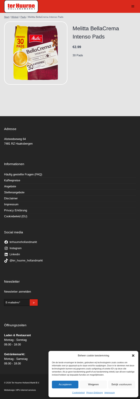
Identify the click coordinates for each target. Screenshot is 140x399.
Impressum (109, 392)
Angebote (10, 186)
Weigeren (93, 384)
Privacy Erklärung (94, 392)
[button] (133, 355)
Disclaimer (11, 198)
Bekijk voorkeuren (121, 384)
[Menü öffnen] (133, 6)
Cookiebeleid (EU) (15, 216)
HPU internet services (26, 390)
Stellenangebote (14, 192)
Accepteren (65, 384)
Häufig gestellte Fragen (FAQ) (23, 174)
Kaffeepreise (12, 180)
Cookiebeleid (78, 392)
